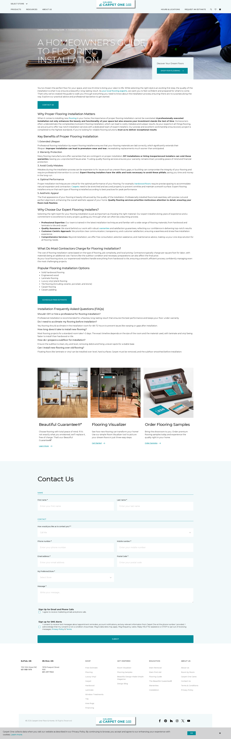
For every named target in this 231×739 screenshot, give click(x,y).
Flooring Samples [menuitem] (124, 672)
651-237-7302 (48, 672)
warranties (104, 228)
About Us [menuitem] (185, 668)
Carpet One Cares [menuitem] (189, 677)
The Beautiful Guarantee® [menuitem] (160, 681)
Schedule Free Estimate (54, 300)
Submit (115, 639)
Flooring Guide (57, 30)
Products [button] (16, 9)
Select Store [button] (17, 4)
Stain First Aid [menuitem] (155, 672)
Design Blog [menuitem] (122, 684)
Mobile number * (124, 541)
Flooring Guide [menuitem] (155, 677)
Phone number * (45, 541)
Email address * (44, 556)
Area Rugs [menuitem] (89, 703)
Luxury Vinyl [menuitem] (90, 677)
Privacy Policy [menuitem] (187, 690)
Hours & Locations (170, 9)
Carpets (75, 186)
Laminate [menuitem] (89, 690)
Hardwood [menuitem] (89, 685)
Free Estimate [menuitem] (91, 668)
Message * (42, 586)
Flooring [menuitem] (89, 672)
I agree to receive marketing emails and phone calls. (64, 612)
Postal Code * (122, 556)
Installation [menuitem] (154, 690)
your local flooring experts (114, 91)
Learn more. (16, 734)
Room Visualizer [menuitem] (124, 668)
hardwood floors (143, 184)
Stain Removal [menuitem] (155, 668)
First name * (43, 500)
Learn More (44, 446)
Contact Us (48, 105)
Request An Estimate (195, 9)
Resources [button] (31, 9)
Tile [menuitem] (87, 699)
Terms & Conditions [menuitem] (189, 685)
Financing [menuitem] (89, 708)
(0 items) (220, 9)
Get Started (97, 443)
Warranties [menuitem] (154, 685)
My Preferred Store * (46, 571)
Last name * (122, 500)
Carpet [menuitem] (88, 681)
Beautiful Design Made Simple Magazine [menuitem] (130, 678)
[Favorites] (215, 9)
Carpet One (43, 30)
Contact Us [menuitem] (186, 681)
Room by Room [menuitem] (188, 672)
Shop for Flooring (170, 71)
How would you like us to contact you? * (54, 526)
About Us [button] (47, 9)
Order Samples (151, 443)
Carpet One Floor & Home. (43, 721)
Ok (191, 733)
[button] (211, 9)
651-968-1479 (26, 669)
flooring (72, 118)
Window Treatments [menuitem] (94, 694)
